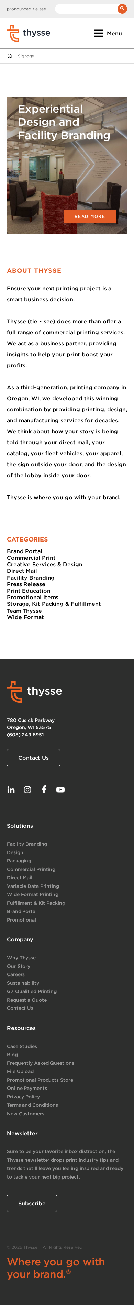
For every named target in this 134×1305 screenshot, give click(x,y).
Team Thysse (24, 610)
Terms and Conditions (32, 1104)
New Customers (25, 1113)
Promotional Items (32, 597)
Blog (12, 1054)
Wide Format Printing (32, 894)
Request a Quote (27, 999)
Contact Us (33, 758)
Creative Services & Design (44, 564)
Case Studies (22, 1046)
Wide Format (25, 617)
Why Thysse (21, 957)
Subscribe (32, 1203)
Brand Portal (24, 551)
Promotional (21, 919)
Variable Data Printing (33, 886)
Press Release (26, 584)
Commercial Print (31, 558)
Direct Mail (22, 571)
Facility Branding (31, 578)
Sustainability (23, 982)
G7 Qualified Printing (32, 991)
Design (15, 852)
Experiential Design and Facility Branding (64, 121)
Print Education (29, 591)
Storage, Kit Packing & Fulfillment (54, 604)
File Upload (20, 1071)
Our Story (18, 966)
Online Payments (27, 1088)
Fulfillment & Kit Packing (36, 902)
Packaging (19, 860)
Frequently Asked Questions (40, 1063)
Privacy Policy (23, 1096)
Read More (90, 216)
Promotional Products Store (40, 1079)
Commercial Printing (31, 869)
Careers (16, 974)
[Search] (122, 9)
